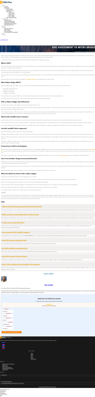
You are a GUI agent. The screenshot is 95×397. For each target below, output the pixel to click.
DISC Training (7, 29)
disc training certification (31, 79)
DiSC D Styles (12, 12)
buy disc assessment (64, 155)
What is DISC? (10, 9)
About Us (6, 6)
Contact (4, 34)
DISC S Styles (11, 15)
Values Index (4, 365)
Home (32, 353)
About (3, 5)
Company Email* (7, 322)
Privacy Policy (33, 359)
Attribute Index (5, 366)
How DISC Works (10, 10)
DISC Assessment (91, 51)
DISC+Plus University (8, 28)
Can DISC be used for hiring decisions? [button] (14, 256)
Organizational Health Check (7, 368)
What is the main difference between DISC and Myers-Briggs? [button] (22, 206)
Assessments (5, 18)
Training (4, 27)
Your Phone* (6, 326)
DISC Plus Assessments (7, 367)
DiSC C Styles (12, 16)
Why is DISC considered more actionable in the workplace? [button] (21, 264)
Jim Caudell (77, 51)
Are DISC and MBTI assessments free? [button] (14, 248)
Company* (6, 318)
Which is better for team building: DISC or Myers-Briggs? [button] (20, 214)
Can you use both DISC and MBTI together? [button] (16, 232)
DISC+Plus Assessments (9, 21)
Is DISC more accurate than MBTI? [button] (13, 222)
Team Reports (5, 369)
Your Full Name (4, 389)
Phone (3, 393)
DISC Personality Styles (11, 17)
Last (14, 316)
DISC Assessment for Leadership (11, 32)
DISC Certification (8, 31)
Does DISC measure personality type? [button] (14, 240)
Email (3, 391)
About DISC (6, 7)
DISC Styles (9, 11)
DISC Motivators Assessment (10, 23)
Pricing (3, 26)
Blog (3, 33)
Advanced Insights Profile (9, 22)
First (14, 311)
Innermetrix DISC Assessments (8, 364)
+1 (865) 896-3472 (4, 40)
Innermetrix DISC (7, 20)
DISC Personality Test (9, 24)
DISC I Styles (11, 14)
